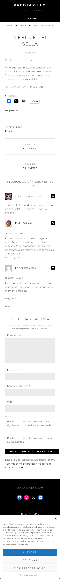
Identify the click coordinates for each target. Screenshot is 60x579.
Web (10, 401)
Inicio (10, 25)
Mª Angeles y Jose (25, 268)
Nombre (12, 370)
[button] (55, 518)
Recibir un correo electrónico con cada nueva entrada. (29, 440)
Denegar (30, 560)
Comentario (14, 335)
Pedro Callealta (23, 223)
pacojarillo (30, 5)
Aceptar (30, 552)
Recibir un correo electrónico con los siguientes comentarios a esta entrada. (29, 423)
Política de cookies (28, 575)
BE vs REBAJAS (30, 514)
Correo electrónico (18, 386)
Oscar (18, 196)
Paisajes (23, 25)
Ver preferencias (30, 568)
